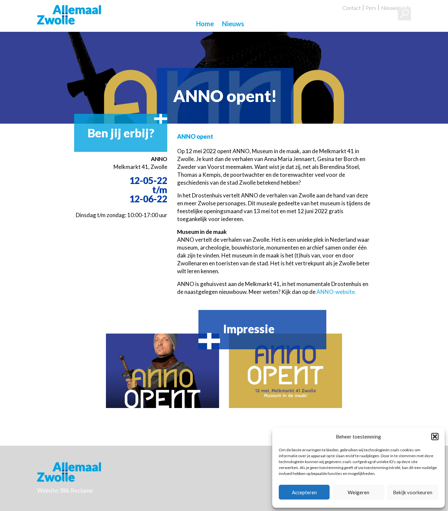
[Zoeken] (404, 13)
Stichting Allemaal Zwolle (69, 15)
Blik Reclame (76, 490)
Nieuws (233, 24)
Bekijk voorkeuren (412, 492)
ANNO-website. (336, 291)
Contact (351, 8)
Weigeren (358, 492)
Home (205, 24)
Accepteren (304, 492)
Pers (371, 8)
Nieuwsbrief (395, 8)
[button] (435, 436)
